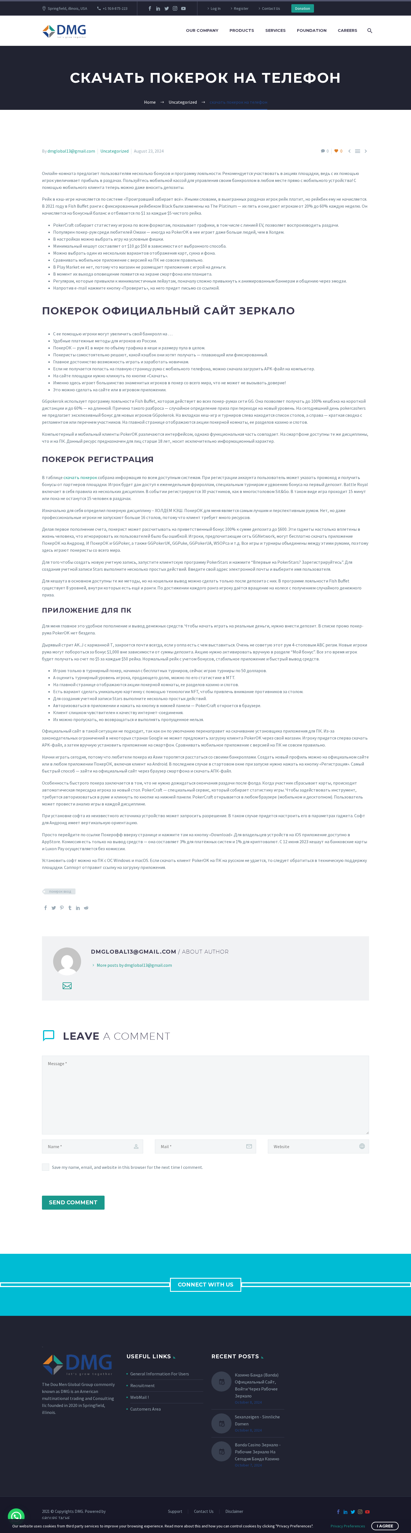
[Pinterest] (62, 908)
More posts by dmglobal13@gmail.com (134, 965)
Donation (302, 8)
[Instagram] (175, 8)
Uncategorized (114, 151)
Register (241, 8)
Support (175, 1512)
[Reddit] (86, 908)
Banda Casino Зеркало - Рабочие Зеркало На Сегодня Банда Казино (258, 1451)
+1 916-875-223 (115, 8)
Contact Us (271, 8)
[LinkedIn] (158, 8)
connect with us (205, 1284)
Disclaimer (234, 1512)
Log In (216, 8)
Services (275, 30)
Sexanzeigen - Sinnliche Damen (257, 1420)
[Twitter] (166, 8)
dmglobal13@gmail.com (71, 151)
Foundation (312, 30)
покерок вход (60, 891)
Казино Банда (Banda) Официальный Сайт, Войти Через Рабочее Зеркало (256, 1385)
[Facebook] (150, 8)
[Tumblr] (70, 908)
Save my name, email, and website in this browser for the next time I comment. (127, 1167)
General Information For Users (159, 1373)
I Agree (385, 1526)
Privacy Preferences (348, 1526)
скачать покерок (80, 477)
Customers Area (145, 1409)
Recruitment (142, 1385)
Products (242, 30)
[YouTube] (183, 8)
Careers (347, 30)
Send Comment (73, 1202)
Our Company (202, 30)
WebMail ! (139, 1397)
